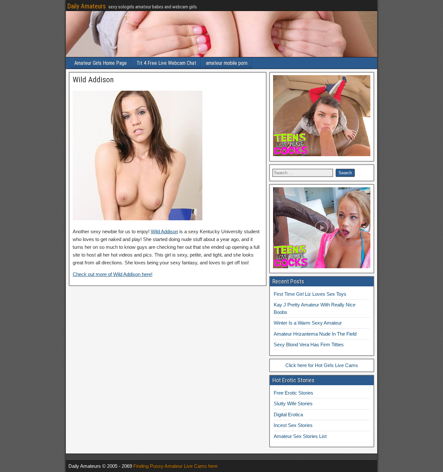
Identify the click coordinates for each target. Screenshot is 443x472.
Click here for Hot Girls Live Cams (321, 365)
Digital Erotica (288, 414)
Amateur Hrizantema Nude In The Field (315, 334)
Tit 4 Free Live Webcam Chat (166, 63)
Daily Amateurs (86, 6)
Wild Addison (93, 79)
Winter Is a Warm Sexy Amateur (308, 323)
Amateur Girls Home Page (100, 63)
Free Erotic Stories (293, 393)
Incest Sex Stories (293, 425)
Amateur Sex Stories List (300, 436)
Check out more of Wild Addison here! (112, 274)
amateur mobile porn (226, 63)
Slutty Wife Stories (293, 403)
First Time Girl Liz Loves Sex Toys (310, 294)
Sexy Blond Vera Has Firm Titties (309, 344)
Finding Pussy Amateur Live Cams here (175, 466)
